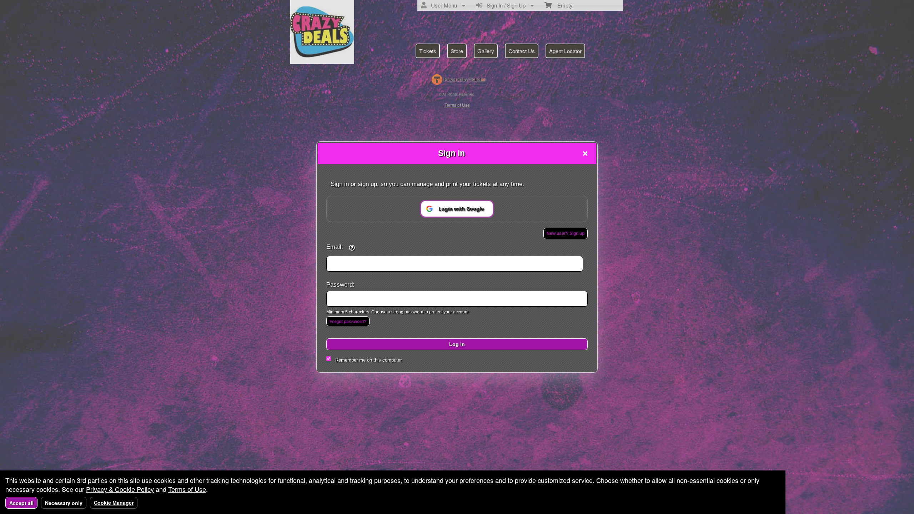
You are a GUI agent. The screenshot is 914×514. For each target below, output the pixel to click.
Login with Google (461, 208)
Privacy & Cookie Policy (120, 489)
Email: (334, 246)
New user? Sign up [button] (565, 233)
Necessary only (63, 503)
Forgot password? (348, 321)
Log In (457, 344)
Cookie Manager (114, 502)
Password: (340, 284)
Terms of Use (187, 489)
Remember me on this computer (368, 360)
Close (585, 153)
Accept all (21, 503)
